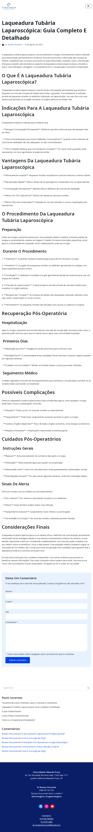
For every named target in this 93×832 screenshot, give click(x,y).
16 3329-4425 (46, 822)
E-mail (9, 601)
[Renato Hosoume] (9, 6)
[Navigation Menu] (88, 6)
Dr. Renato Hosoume (13, 44)
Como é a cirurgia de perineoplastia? (18, 720)
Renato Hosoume (10, 733)
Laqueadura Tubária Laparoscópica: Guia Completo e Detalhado (31, 707)
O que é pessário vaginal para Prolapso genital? (43, 733)
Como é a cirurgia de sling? (33, 738)
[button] (88, 688)
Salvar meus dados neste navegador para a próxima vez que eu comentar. (41, 654)
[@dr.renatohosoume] (46, 806)
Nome (9, 591)
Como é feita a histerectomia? (15, 715)
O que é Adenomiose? (11, 711)
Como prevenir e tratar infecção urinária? (40, 746)
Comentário (11, 622)
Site (7, 612)
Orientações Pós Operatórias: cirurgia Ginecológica (44, 742)
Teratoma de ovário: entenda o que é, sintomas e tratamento (29, 702)
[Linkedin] (41, 806)
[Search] (88, 688)
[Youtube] (52, 806)
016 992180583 (46, 818)
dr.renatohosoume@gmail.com (46, 825)
